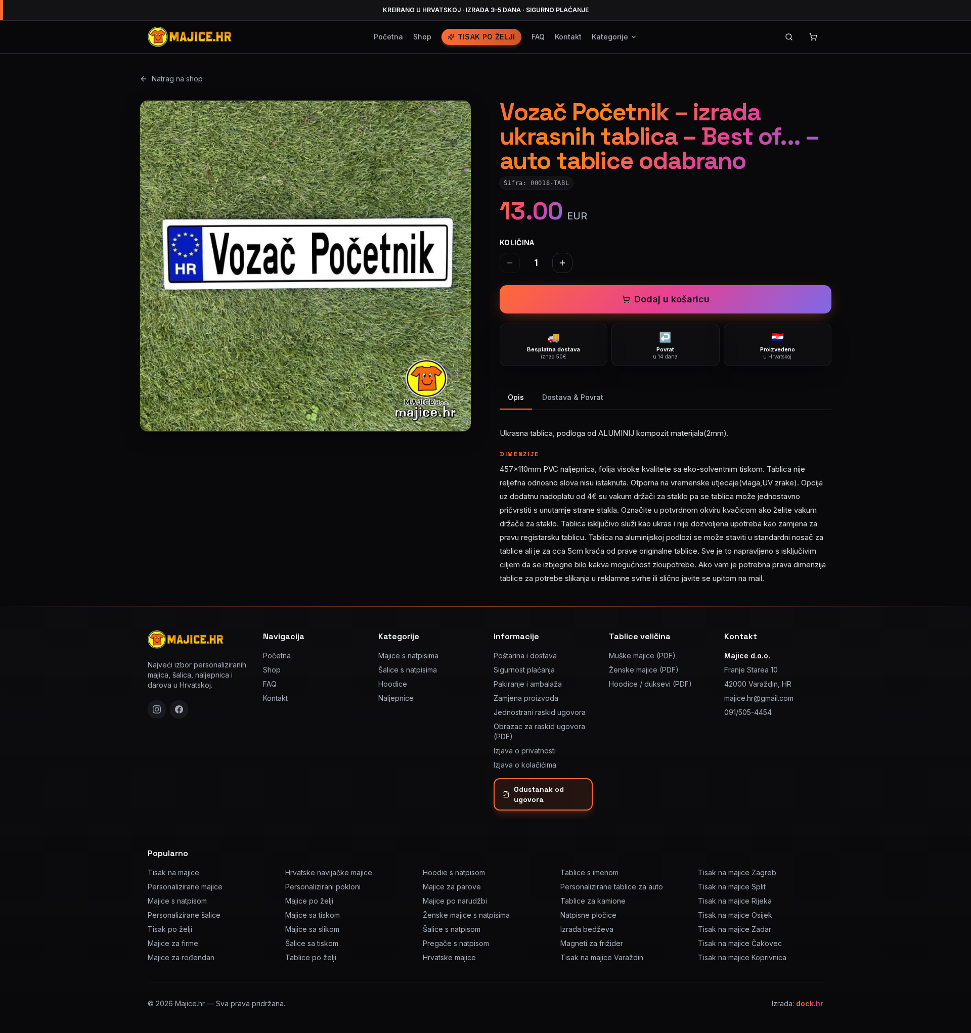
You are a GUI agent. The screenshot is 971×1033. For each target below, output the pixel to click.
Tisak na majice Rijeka (735, 900)
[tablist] (665, 398)
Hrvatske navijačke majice (328, 872)
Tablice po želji (310, 957)
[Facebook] (179, 709)
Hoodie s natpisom (454, 872)
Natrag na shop (177, 78)
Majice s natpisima (408, 655)
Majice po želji (309, 900)
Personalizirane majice (185, 886)
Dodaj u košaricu (672, 299)
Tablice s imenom (589, 872)
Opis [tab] (516, 397)
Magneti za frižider (591, 943)
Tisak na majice (173, 872)
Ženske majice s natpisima (466, 915)
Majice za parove (452, 886)
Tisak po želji (486, 36)
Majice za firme (173, 943)
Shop (422, 36)
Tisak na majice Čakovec (740, 943)
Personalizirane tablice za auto (611, 886)
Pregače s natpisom (456, 943)
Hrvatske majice (449, 957)
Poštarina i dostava (525, 655)
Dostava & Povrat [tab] (572, 397)
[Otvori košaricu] (813, 37)
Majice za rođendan (181, 957)
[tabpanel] (665, 499)
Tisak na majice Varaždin (601, 957)
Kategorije (610, 36)
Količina (517, 242)
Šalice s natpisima (407, 669)
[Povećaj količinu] (562, 263)
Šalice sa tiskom (311, 943)
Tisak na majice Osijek (735, 915)
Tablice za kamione (593, 900)
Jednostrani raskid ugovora (540, 712)
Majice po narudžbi (455, 900)
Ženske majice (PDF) (644, 669)
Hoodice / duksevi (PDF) (650, 684)
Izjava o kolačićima (525, 764)
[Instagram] (157, 709)
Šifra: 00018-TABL (536, 183)
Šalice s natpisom (451, 929)
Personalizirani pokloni (323, 886)
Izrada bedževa (586, 929)
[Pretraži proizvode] (789, 37)
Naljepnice (396, 698)
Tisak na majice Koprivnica (742, 957)
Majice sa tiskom (312, 915)
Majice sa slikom (312, 929)
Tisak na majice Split (732, 886)
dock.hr (809, 1003)
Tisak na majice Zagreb (737, 872)
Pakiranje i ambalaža (528, 684)
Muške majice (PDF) (642, 655)
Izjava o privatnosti (525, 750)
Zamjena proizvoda (526, 698)
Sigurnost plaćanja (524, 669)
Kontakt (568, 36)
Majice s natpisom (177, 900)
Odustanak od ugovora (539, 794)
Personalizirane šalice (184, 915)
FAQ (538, 36)
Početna (388, 36)
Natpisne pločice (588, 915)
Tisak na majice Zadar (734, 929)
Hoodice (392, 684)
